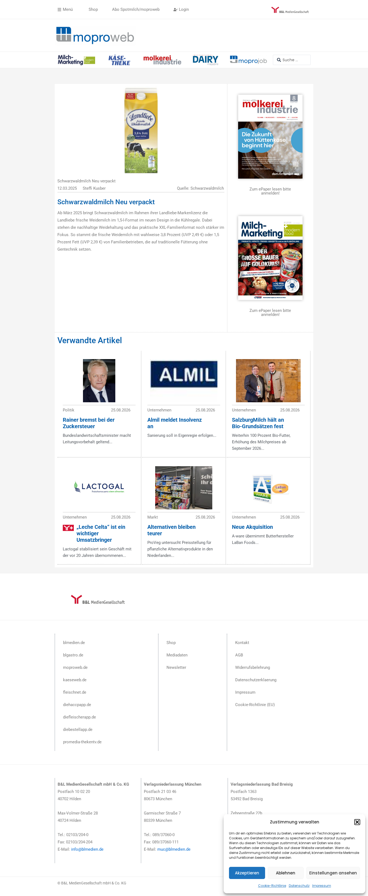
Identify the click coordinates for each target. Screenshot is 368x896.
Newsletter (176, 667)
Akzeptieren (247, 873)
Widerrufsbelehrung (252, 667)
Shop (171, 642)
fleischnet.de (74, 692)
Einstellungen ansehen (333, 873)
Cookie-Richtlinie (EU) (255, 704)
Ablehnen (285, 873)
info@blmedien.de (87, 849)
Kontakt (242, 642)
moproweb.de (75, 667)
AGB (239, 655)
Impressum (321, 885)
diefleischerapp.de (79, 717)
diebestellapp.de (77, 729)
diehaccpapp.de (77, 704)
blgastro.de (73, 655)
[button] (357, 822)
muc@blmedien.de (173, 849)
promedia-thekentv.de (82, 742)
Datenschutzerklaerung (255, 679)
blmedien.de (74, 642)
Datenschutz (299, 885)
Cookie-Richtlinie (272, 885)
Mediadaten (177, 655)
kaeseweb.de (74, 679)
